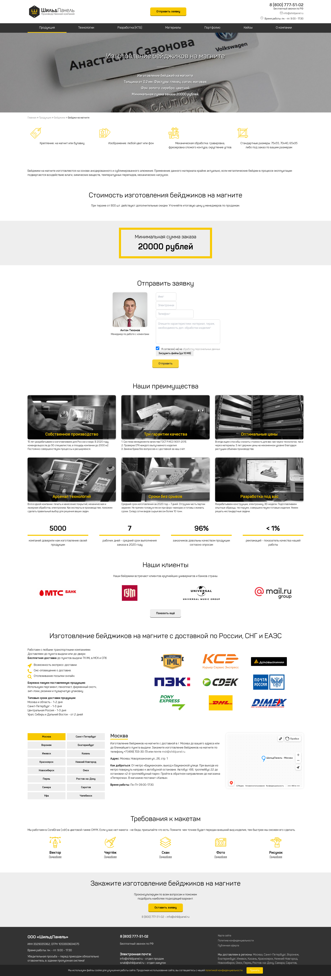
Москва (46, 736)
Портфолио (212, 27)
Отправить (165, 363)
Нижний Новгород (86, 762)
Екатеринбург (86, 745)
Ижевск (46, 753)
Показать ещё (165, 613)
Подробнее (55, 856)
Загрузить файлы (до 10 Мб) (175, 353)
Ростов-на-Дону (86, 778)
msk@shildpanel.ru (173, 751)
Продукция (47, 27)
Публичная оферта (228, 945)
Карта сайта (224, 935)
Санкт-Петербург (86, 736)
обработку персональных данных (201, 349)
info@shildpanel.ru (293, 13)
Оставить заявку (165, 907)
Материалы (173, 27)
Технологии (86, 27)
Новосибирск (46, 770)
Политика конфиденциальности (236, 940)
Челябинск (86, 795)
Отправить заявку (168, 11)
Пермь (46, 778)
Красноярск (46, 762)
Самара (46, 787)
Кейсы (248, 27)
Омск (86, 770)
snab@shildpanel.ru (132, 962)
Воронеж (46, 745)
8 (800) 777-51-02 (286, 5)
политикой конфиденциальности (224, 970)
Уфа (46, 795)
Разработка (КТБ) (129, 27)
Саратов (86, 787)
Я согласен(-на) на (190, 349)
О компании (284, 27)
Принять (254, 970)
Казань (86, 753)
